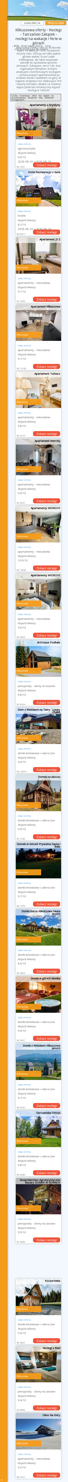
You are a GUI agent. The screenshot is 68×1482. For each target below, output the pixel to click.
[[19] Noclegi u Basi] (38, 1364)
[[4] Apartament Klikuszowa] (38, 323)
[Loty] (4, 44)
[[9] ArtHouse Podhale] (38, 658)
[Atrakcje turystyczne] (4, 63)
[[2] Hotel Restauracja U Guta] (38, 188)
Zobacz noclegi (46, 165)
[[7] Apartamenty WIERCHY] (38, 524)
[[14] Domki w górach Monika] (38, 994)
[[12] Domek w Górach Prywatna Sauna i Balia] (38, 860)
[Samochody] (4, 53)
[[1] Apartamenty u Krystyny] (38, 121)
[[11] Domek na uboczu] (38, 793)
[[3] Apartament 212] (38, 255)
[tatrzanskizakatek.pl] (4, 3)
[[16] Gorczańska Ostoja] (38, 1129)
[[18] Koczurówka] (38, 1297)
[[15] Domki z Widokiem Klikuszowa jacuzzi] (38, 1062)
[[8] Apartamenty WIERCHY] (38, 591)
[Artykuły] (4, 34)
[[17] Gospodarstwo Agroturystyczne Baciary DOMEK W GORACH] (38, 1196)
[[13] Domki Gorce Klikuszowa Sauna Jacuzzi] (38, 927)
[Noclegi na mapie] (4, 25)
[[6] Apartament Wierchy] (38, 457)
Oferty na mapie (56, 23)
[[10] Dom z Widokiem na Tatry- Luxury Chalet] (38, 726)
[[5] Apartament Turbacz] (38, 390)
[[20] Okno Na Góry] (38, 1431)
